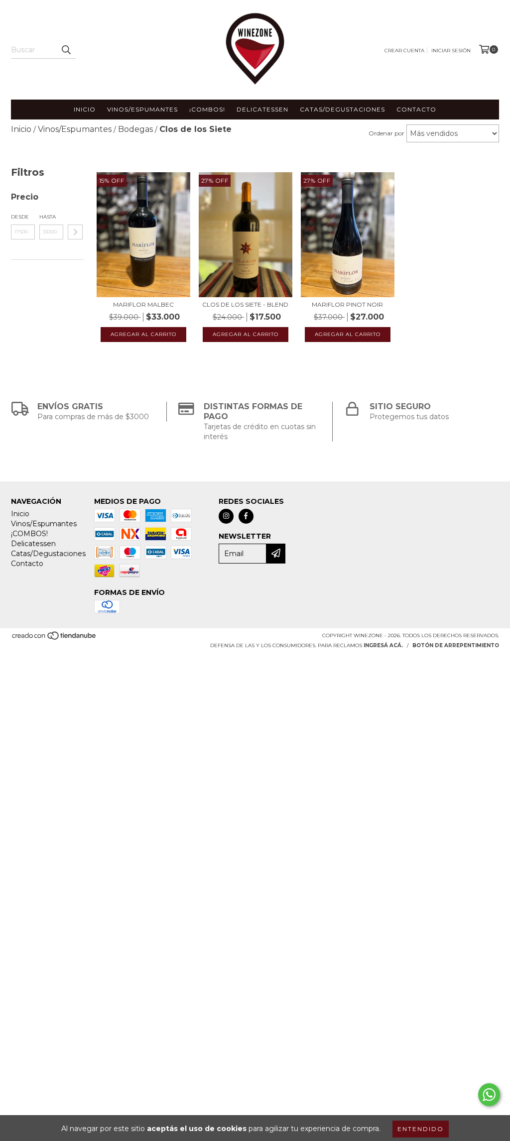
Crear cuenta (404, 50)
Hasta (47, 217)
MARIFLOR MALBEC (143, 304)
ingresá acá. (383, 645)
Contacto (416, 109)
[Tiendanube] (54, 638)
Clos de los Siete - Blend (245, 304)
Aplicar (75, 232)
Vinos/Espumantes (142, 109)
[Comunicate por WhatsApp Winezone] (489, 1094)
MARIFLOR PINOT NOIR (347, 304)
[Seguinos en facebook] (246, 516)
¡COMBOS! (207, 109)
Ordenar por (386, 133)
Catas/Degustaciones (342, 109)
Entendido (420, 1129)
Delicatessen (262, 109)
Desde (20, 217)
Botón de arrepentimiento (455, 645)
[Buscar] (66, 50)
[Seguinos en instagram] (226, 516)
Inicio (85, 109)
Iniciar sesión (451, 50)
